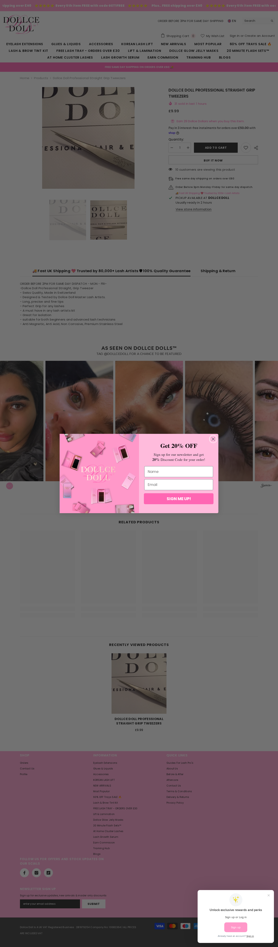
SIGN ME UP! (179, 499)
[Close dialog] (213, 439)
